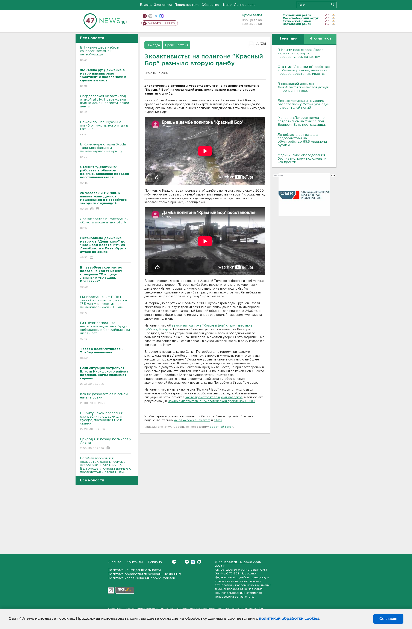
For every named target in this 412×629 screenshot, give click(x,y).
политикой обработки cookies (289, 618)
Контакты (134, 562)
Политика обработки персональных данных (144, 574)
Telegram (193, 562)
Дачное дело (245, 4)
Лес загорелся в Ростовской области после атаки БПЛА (104, 223)
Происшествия (186, 4)
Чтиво (227, 4)
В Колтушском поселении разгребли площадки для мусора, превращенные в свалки (101, 421)
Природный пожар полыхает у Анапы (105, 443)
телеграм (156, 16)
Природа (153, 45)
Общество (210, 4)
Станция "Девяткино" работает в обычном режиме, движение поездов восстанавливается (304, 70)
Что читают (320, 38)
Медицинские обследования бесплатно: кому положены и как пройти (302, 158)
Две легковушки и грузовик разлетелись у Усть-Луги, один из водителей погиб (304, 104)
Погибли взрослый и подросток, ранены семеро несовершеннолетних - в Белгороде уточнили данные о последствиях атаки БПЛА (105, 468)
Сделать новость (162, 23)
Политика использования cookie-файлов (141, 578)
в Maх (218, 420)
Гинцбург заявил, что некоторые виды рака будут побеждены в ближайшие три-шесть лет (105, 331)
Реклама (155, 562)
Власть (146, 4)
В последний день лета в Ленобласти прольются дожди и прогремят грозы (303, 87)
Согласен (388, 619)
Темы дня (288, 38)
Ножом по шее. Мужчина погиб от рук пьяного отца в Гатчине (104, 128)
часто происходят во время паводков (213, 397)
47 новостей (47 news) (235, 562)
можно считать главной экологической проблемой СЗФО (211, 401)
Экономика (163, 4)
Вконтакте (187, 562)
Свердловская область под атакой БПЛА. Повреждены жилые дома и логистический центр (104, 104)
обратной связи (221, 427)
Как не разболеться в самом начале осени (104, 398)
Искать (332, 4)
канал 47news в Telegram (192, 420)
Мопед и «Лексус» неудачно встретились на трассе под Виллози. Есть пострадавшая (302, 121)
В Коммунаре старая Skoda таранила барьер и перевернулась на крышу (103, 150)
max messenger (161, 16)
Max (199, 562)
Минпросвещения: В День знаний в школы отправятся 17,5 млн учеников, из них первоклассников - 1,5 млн (103, 305)
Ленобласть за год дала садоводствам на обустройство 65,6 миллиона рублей (302, 140)
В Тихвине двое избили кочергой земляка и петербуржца (99, 53)
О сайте (114, 562)
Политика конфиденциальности (134, 570)
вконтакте (150, 16)
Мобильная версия (145, 16)
